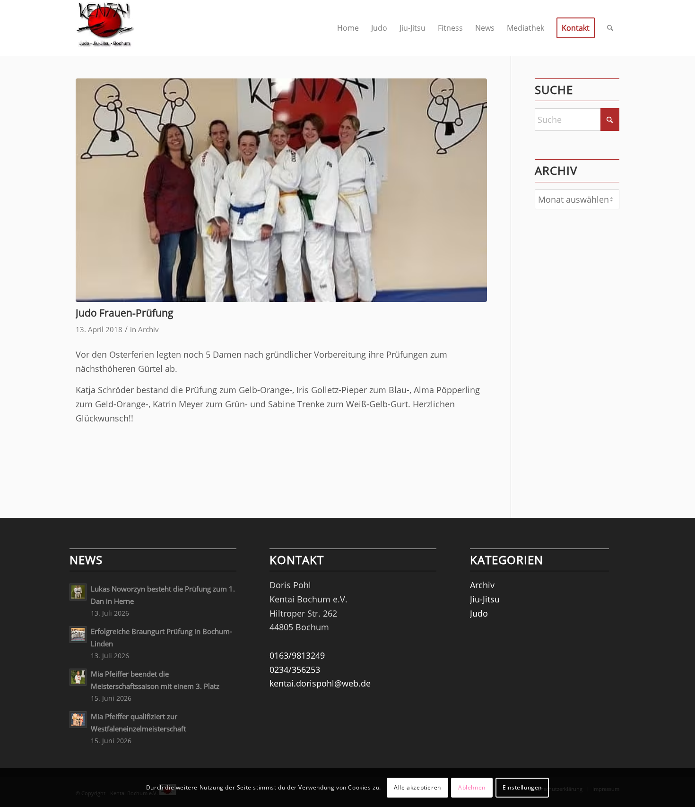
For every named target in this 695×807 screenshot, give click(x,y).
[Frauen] (281, 190)
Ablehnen (472, 787)
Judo (479, 613)
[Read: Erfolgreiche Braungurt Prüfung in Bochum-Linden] (78, 634)
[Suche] (610, 28)
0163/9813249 (297, 655)
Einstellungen (522, 787)
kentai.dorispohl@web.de (320, 683)
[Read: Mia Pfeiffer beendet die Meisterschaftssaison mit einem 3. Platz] (78, 677)
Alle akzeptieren (417, 787)
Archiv (148, 329)
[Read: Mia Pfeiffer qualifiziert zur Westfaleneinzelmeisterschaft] (78, 719)
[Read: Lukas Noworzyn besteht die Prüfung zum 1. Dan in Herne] (78, 592)
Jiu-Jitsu (485, 599)
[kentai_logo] (105, 28)
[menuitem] (348, 28)
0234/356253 (294, 669)
